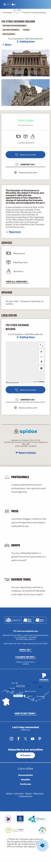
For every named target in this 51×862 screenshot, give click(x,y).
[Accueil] (14, 10)
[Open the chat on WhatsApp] (42, 845)
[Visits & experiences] (21, 10)
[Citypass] (18, 10)
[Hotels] (16, 10)
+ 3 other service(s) (25, 142)
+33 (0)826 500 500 (24, 656)
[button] (31, 10)
